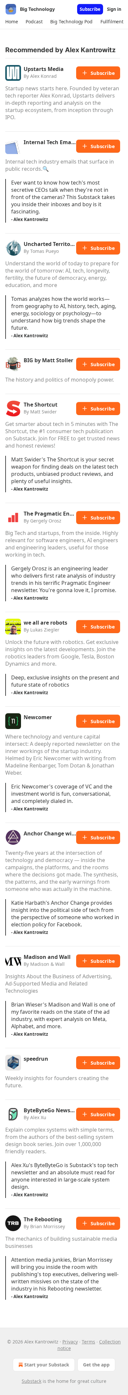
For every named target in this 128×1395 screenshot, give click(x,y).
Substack (31, 1381)
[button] (11, 21)
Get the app (96, 1365)
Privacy (70, 1342)
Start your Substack (46, 1365)
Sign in (114, 9)
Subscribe (90, 9)
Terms (88, 1342)
